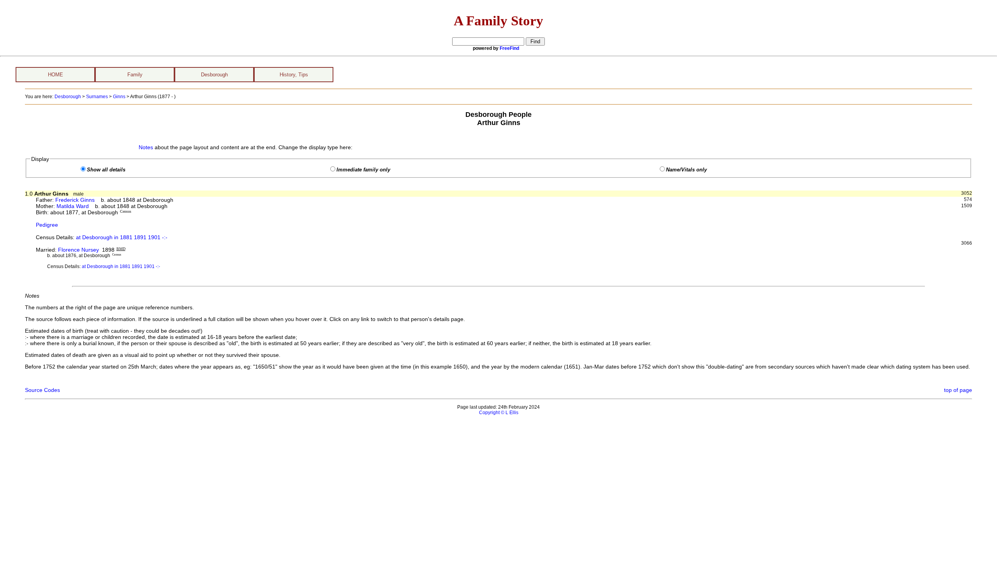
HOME (55, 75)
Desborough (214, 75)
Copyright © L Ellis (498, 412)
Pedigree (47, 225)
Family (135, 75)
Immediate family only (363, 170)
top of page (958, 390)
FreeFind (509, 48)
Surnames (97, 96)
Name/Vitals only (686, 170)
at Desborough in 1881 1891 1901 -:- (121, 237)
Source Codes (42, 390)
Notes (146, 147)
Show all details (106, 170)
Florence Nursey (78, 250)
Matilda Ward (72, 206)
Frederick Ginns (75, 200)
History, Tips (294, 75)
